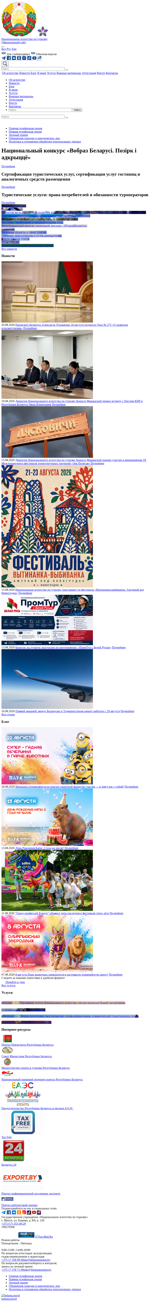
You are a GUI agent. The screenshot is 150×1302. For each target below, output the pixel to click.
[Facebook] (9, 59)
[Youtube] (34, 59)
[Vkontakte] (14, 59)
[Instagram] (24, 59)
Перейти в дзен (15, 982)
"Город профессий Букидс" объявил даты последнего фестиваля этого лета (62, 913)
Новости (14, 83)
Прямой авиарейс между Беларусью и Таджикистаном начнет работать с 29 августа (67, 711)
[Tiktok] (29, 59)
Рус (9, 49)
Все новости (9, 248)
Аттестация (16, 99)
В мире (13, 89)
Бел (3, 49)
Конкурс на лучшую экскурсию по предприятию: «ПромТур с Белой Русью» (63, 647)
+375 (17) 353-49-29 (13, 1223)
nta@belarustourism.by (37, 1259)
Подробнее (8, 166)
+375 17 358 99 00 (12, 1259)
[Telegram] (4, 59)
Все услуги (8, 985)
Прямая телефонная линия (25, 131)
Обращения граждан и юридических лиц (34, 138)
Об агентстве (17, 79)
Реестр (13, 103)
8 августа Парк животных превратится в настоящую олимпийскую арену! (61, 974)
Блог (12, 86)
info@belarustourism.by (37, 1269)
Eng (14, 49)
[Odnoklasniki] (19, 59)
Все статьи (8, 714)
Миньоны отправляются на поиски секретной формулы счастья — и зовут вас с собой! (69, 786)
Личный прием (18, 134)
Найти (77, 110)
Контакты (15, 106)
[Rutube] (39, 59)
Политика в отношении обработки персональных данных (45, 141)
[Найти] (66, 69)
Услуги (13, 93)
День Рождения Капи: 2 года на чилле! (39, 848)
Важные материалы (21, 96)
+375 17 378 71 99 (12, 1269)
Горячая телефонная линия (25, 128)
